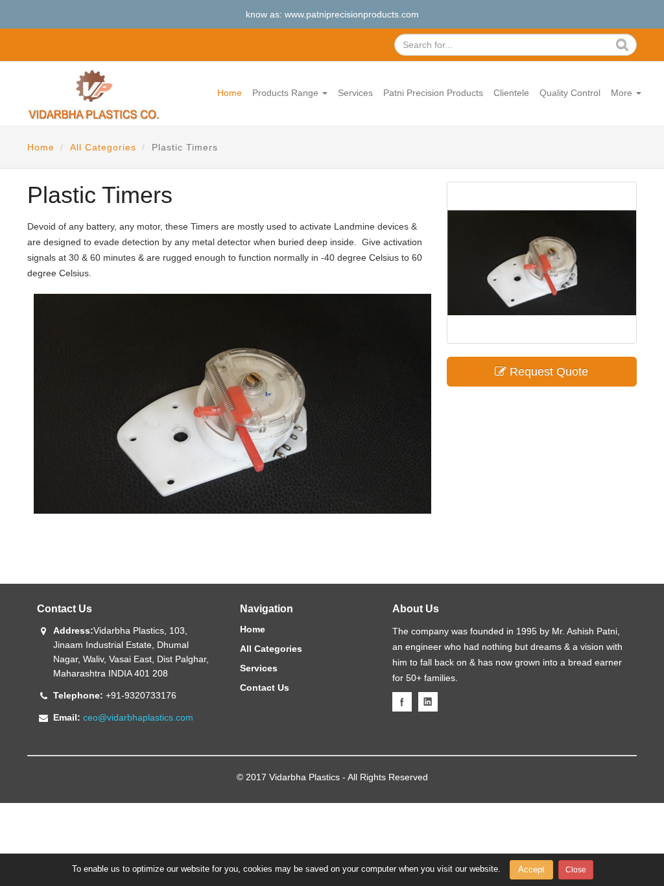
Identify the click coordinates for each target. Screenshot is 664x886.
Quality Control (570, 93)
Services (355, 93)
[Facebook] (402, 702)
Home (229, 93)
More (623, 93)
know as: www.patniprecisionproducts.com (332, 14)
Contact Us (264, 687)
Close (575, 869)
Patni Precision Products (433, 93)
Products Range (286, 93)
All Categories (103, 147)
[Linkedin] (428, 702)
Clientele (511, 93)
